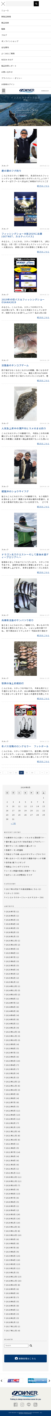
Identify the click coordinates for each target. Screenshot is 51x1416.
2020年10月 (11, 1185)
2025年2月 (11, 978)
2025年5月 (11, 965)
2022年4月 (11, 1115)
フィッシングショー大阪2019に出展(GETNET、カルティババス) (22, 235)
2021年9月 (11, 1144)
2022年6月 (11, 1106)
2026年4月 (11, 924)
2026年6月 (11, 915)
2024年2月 (11, 1023)
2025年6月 (11, 961)
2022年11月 (11, 1086)
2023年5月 (11, 1061)
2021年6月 (11, 1156)
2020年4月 (11, 1210)
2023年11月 (11, 1036)
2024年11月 (11, 990)
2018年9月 (11, 1289)
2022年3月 (11, 1119)
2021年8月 (11, 1148)
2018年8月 (11, 1293)
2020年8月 (11, 1193)
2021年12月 (11, 1131)
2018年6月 (11, 1301)
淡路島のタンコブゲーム (15, 365)
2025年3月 (11, 974)
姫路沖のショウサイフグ (15, 491)
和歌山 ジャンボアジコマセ (17, 866)
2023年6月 (11, 1056)
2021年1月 (11, 1173)
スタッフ (5, 166)
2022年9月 (11, 1094)
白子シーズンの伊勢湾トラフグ (19, 875)
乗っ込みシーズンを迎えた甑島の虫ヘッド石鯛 (26, 858)
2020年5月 (11, 1206)
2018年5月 (11, 1305)
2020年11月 (11, 1181)
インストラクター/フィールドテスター (22, 897)
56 (32, 773)
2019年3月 (11, 1264)
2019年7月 (11, 1247)
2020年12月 (11, 1177)
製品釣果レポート (9, 66)
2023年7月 (11, 1052)
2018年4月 (11, 1310)
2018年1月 (11, 1322)
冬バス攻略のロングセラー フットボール (25, 746)
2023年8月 (11, 1048)
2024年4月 (11, 1015)
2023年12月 (11, 1032)
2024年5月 (11, 1011)
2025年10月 (11, 944)
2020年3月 (11, 1214)
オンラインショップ (10, 41)
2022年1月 (11, 1127)
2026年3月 (11, 928)
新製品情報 (6, 16)
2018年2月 (11, 1318)
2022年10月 (11, 1090)
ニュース (5, 10)
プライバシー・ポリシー (11, 78)
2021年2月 (11, 1169)
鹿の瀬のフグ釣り (11, 170)
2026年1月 (11, 936)
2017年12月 (11, 1326)
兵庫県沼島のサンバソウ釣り (18, 620)
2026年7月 (11, 911)
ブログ (4, 35)
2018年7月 (11, 1297)
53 (16, 773)
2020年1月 (11, 1222)
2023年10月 (11, 1040)
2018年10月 (11, 1285)
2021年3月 (11, 1164)
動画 (3, 29)
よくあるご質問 (8, 53)
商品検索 (5, 22)
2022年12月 (11, 1081)
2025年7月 (11, 957)
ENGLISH (46, 91)
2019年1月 (11, 1272)
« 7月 (13, 823)
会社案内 (5, 47)
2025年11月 (11, 940)
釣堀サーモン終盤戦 (14, 850)
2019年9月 (11, 1239)
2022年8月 (11, 1098)
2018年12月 (11, 1276)
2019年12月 (11, 1227)
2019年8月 (11, 1243)
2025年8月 (11, 953)
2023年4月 (11, 1065)
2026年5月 (11, 920)
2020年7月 (11, 1198)
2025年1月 (11, 982)
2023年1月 (11, 1077)
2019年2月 (11, 1268)
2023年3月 (11, 1069)
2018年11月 (11, 1281)
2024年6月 (11, 1007)
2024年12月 (11, 986)
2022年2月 (11, 1123)
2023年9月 (11, 1044)
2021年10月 (11, 1139)
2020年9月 (11, 1189)
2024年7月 (11, 1003)
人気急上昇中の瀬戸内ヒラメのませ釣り (24, 428)
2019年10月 (11, 1235)
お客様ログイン (8, 84)
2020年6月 (11, 1202)
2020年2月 (11, 1218)
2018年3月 (11, 1314)
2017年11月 (11, 1330)
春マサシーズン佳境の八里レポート (21, 846)
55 (27, 773)
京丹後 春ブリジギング (16, 862)
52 (11, 773)
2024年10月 (11, 994)
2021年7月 (11, 1152)
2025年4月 (11, 969)
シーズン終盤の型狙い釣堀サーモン (21, 871)
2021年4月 (11, 1160)
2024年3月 (11, 1019)
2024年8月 (11, 998)
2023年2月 (11, 1073)
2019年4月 (11, 1260)
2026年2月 (11, 932)
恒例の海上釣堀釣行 (13, 683)
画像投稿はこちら (27, 1358)
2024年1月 (11, 1027)
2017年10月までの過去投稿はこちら (22, 889)
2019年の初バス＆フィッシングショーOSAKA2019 (23, 301)
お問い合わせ (7, 72)
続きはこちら (43, 186)
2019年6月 (11, 1251)
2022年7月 (11, 1102)
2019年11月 (11, 1231)
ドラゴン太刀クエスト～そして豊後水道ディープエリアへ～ (25, 556)
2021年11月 (11, 1135)
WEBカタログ (7, 59)
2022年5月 (11, 1110)
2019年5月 (11, 1256)
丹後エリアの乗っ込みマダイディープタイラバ (25, 854)
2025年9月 (11, 949)
